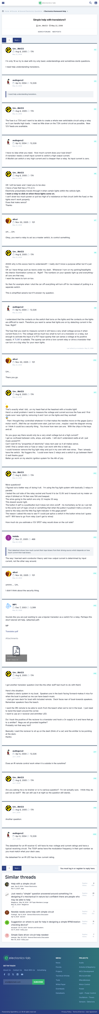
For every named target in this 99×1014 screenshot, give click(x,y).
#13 (95, 537)
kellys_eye (24, 930)
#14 (95, 573)
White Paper (60, 984)
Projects (59, 971)
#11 (95, 392)
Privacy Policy (66, 1012)
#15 (95, 605)
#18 (95, 778)
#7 (95, 220)
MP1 (14, 604)
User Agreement (91, 1012)
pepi (12, 886)
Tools (58, 980)
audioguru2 (18, 80)
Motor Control (84, 984)
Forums (58, 967)
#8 (95, 252)
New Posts (56, 32)
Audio (81, 963)
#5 (95, 141)
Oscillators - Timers (86, 997)
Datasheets (60, 993)
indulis (16, 536)
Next (16, 40)
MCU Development (86, 971)
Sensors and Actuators (35, 927)
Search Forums (44, 32)
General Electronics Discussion (37, 914)
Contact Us (17, 970)
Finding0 (14, 914)
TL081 (17, 339)
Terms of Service (79, 1012)
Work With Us (29, 970)
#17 (95, 752)
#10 (95, 360)
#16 (95, 673)
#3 (95, 81)
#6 (95, 174)
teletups (14, 937)
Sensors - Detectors (87, 1002)
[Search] (90, 3)
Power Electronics (31, 886)
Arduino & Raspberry (87, 967)
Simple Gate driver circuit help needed (29, 935)
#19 (95, 808)
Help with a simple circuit (23, 883)
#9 (95, 308)
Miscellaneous (84, 980)
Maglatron (14, 902)
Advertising (41, 970)
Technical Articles (63, 976)
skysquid (14, 927)
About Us (7, 970)
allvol (15, 219)
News (58, 963)
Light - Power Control (87, 993)
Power (81, 989)
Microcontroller (85, 976)
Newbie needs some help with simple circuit (32, 912)
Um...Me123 (43, 26)
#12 (95, 473)
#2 (95, 50)
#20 (94, 834)
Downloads (60, 989)
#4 (95, 109)
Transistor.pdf (12, 631)
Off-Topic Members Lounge (38, 902)
